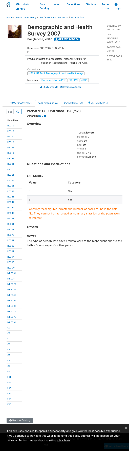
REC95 (10, 262)
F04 (9, 398)
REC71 (10, 229)
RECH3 (10, 142)
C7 (8, 366)
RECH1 (10, 131)
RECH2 (10, 136)
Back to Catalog (21, 420)
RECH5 (10, 153)
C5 (8, 355)
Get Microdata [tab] (99, 103)
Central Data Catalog (25, 17)
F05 (9, 404)
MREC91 (11, 322)
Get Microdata (68, 39)
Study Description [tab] (21, 103)
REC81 (10, 240)
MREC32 (11, 289)
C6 (8, 360)
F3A (9, 387)
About (57, 4)
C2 (8, 338)
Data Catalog (44, 6)
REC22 (10, 180)
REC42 (10, 202)
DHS (41, 17)
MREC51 (11, 300)
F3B (9, 393)
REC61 (10, 224)
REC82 (10, 245)
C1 (8, 333)
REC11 (10, 169)
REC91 (10, 251)
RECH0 (10, 125)
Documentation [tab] (73, 103)
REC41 (10, 196)
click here (63, 440)
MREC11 (11, 278)
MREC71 (11, 311)
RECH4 (10, 147)
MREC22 (11, 284)
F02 (9, 382)
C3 (8, 344)
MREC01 (11, 273)
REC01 (10, 163)
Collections (73, 4)
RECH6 (10, 158)
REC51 (10, 218)
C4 (8, 349)
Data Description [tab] (48, 103)
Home (10, 17)
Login (118, 8)
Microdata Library (23, 6)
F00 (9, 371)
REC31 (10, 185)
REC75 (10, 234)
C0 (8, 327)
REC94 (10, 256)
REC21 (10, 174)
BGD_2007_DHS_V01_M (56, 17)
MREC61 (11, 306)
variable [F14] (77, 17)
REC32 (10, 191)
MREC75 (11, 316)
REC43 (10, 207)
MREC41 (11, 295)
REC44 (10, 213)
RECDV (11, 267)
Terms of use (105, 6)
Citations (90, 4)
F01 (9, 376)
